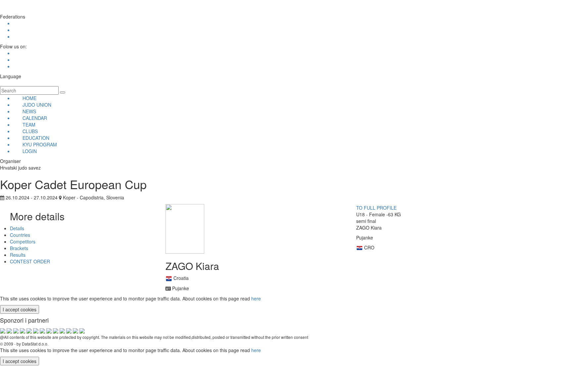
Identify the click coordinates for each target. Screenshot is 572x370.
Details (17, 228)
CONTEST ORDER (30, 261)
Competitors (22, 241)
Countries (20, 235)
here (256, 298)
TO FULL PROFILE (376, 207)
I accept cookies (19, 309)
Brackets (19, 248)
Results (17, 254)
